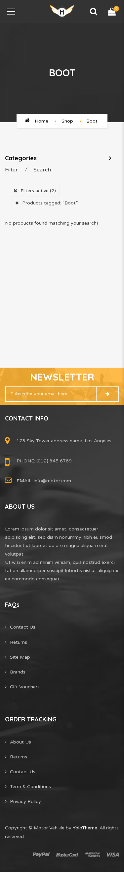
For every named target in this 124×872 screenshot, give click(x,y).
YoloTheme (85, 828)
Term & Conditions (30, 786)
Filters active (38, 191)
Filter (11, 169)
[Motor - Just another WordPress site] (61, 11)
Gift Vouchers (25, 687)
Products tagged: (50, 203)
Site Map (20, 657)
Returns (18, 642)
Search (42, 169)
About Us (20, 742)
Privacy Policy (25, 801)
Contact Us (22, 627)
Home (41, 121)
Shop (67, 121)
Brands (17, 672)
